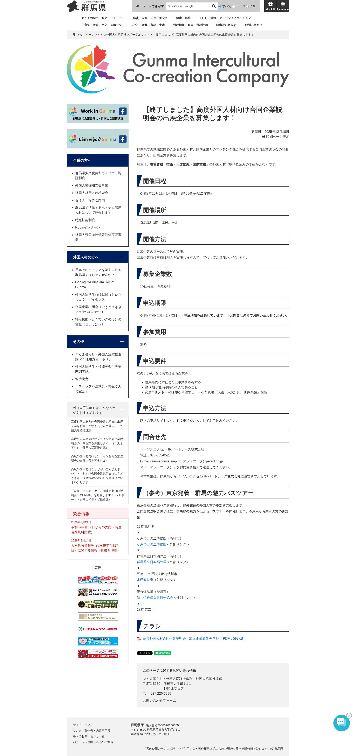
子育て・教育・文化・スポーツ (101, 24)
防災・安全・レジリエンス (150, 17)
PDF (253, 6)
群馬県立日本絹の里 (151, 562)
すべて (226, 6)
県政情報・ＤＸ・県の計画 (190, 24)
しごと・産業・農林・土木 (147, 24)
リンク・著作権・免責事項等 (91, 730)
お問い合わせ (253, 24)
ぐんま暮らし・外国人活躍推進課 (167, 678)
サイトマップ (81, 724)
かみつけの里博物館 (151, 544)
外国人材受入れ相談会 (91, 193)
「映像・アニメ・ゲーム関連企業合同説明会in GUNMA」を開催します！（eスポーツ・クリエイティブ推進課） (97, 495)
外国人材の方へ (86, 257)
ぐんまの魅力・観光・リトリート (103, 17)
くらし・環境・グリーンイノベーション (225, 17)
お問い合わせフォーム (159, 700)
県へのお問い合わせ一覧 (89, 736)
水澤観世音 (145, 580)
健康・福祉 (183, 17)
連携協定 (81, 379)
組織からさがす (226, 24)
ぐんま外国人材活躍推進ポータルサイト (124, 34)
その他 (78, 342)
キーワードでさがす (150, 6)
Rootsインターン (87, 227)
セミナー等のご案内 (90, 200)
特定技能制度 (85, 220)
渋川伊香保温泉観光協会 (155, 597)
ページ (240, 6)
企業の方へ (82, 160)
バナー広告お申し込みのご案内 (93, 742)
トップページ (85, 34)
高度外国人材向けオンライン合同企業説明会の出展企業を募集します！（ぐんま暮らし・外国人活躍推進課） (97, 443)
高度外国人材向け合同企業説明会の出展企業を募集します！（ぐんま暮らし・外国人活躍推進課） (97, 426)
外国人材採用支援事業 (91, 185)
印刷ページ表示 (277, 136)
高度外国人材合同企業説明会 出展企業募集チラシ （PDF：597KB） (194, 638)
